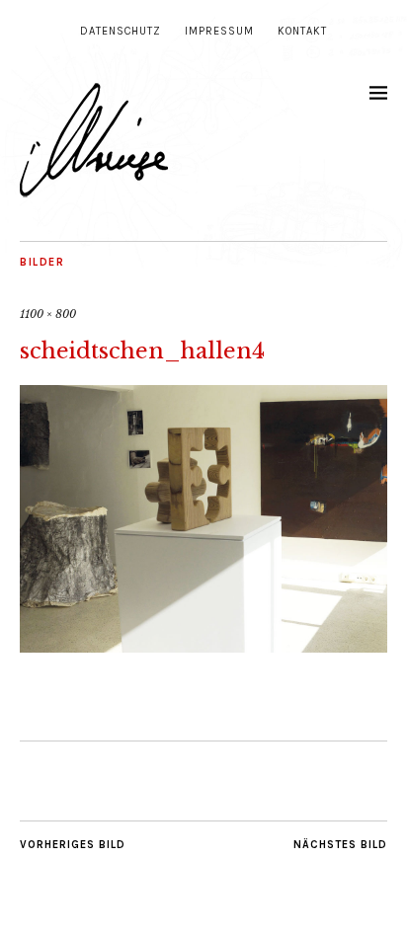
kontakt (302, 31)
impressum (219, 31)
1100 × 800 (48, 314)
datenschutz (120, 31)
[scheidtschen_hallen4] (203, 647)
